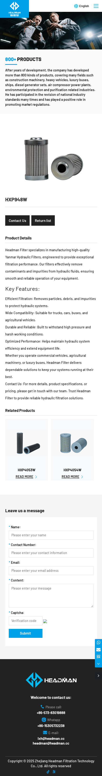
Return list (43, 220)
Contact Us (17, 220)
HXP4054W (72, 470)
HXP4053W (26, 470)
